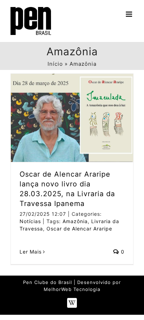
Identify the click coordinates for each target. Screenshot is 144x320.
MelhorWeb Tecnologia (72, 289)
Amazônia (75, 221)
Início (55, 64)
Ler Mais (31, 252)
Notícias (30, 221)
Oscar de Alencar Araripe (79, 229)
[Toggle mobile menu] (130, 14)
